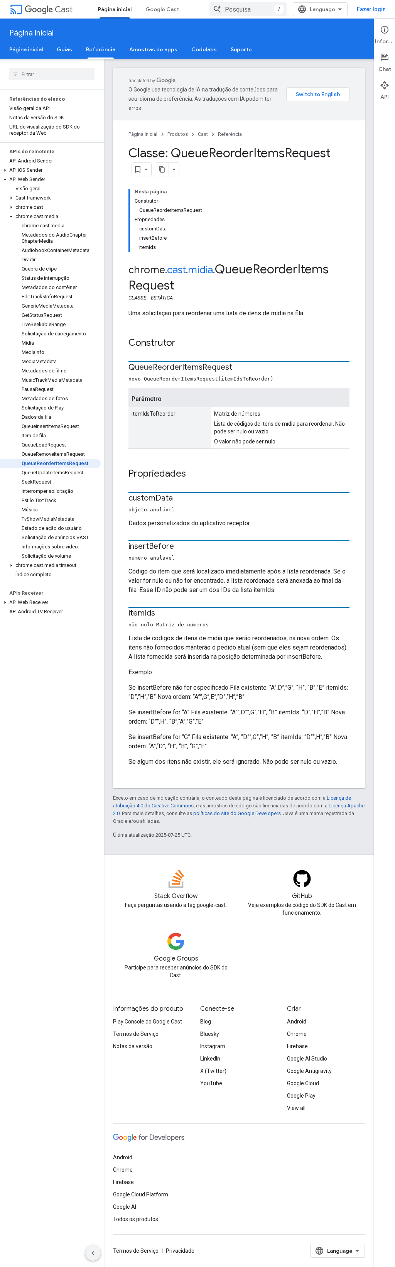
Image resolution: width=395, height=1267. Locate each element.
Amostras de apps (153, 49)
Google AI (124, 1207)
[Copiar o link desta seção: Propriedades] (193, 474)
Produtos (177, 134)
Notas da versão (132, 1046)
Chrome (297, 1034)
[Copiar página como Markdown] (162, 169)
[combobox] (248, 9)
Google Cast (162, 9)
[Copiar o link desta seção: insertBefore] (181, 546)
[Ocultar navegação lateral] (93, 1253)
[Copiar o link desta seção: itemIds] (162, 613)
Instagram (212, 1046)
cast (176, 269)
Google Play (301, 1096)
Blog (205, 1021)
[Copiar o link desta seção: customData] (180, 498)
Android (296, 1021)
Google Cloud (303, 1083)
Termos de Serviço (136, 1034)
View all (296, 1108)
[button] (50, 170)
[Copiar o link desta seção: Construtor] (183, 343)
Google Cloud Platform (140, 1194)
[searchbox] (52, 74)
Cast (64, 9)
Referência (100, 49)
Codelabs (204, 49)
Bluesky (209, 1034)
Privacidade (180, 1251)
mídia (200, 269)
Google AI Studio (307, 1059)
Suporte (241, 49)
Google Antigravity (309, 1071)
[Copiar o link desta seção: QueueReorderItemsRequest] (240, 367)
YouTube (211, 1083)
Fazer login (371, 9)
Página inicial (115, 9)
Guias (64, 49)
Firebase (297, 1046)
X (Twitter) (213, 1071)
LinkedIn (210, 1059)
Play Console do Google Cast (147, 1021)
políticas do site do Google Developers (237, 813)
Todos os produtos (135, 1219)
